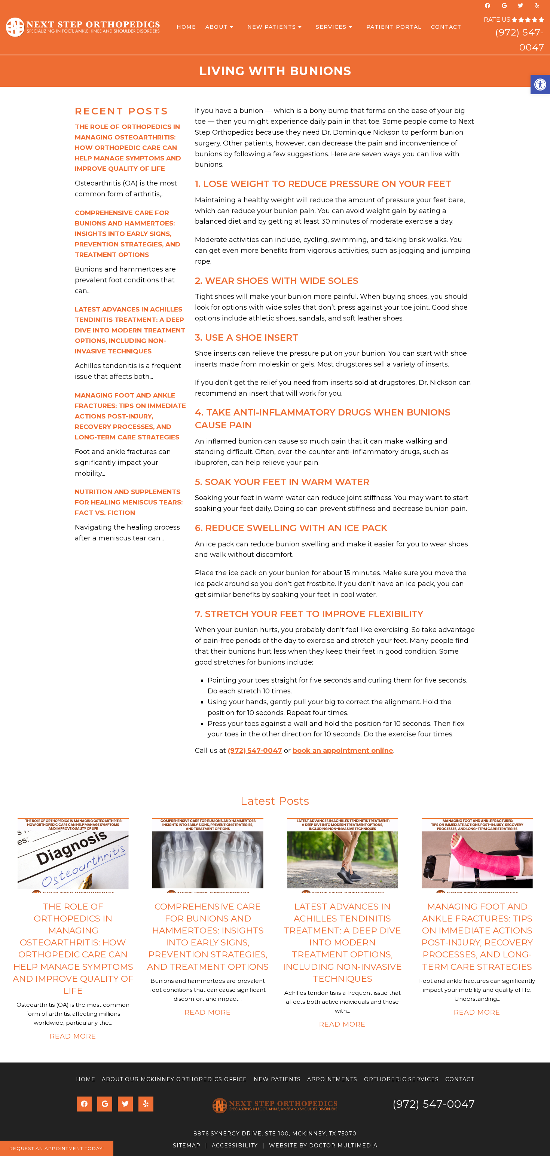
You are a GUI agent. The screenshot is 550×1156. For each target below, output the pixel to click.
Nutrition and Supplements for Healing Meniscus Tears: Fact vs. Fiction (129, 502)
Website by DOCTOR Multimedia (323, 1145)
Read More (73, 1036)
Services (331, 27)
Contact (446, 27)
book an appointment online (343, 750)
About (216, 27)
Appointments (332, 1079)
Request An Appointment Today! (56, 1148)
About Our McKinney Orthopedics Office (174, 1079)
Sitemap (187, 1145)
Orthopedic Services (401, 1079)
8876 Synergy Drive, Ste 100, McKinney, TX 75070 (275, 1133)
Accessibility (235, 1145)
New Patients (271, 27)
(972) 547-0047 (255, 750)
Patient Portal (394, 27)
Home (186, 27)
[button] (540, 84)
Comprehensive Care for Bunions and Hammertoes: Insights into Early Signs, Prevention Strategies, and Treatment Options (127, 233)
